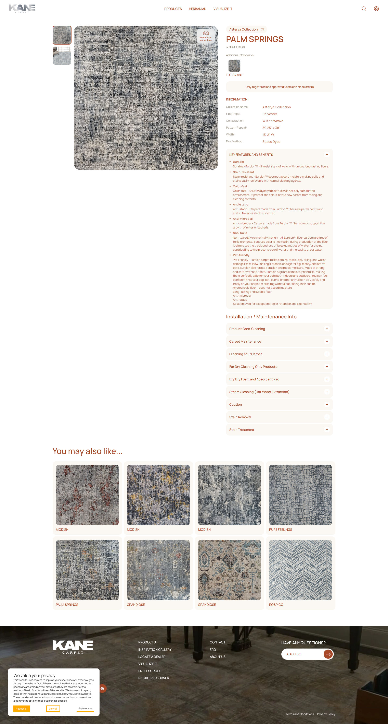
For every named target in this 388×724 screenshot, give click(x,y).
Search (364, 8)
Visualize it (223, 9)
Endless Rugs (149, 671)
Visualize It (147, 664)
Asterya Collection (243, 29)
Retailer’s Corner (153, 678)
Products (173, 9)
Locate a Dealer (151, 656)
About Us (217, 656)
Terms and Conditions (300, 714)
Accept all (21, 708)
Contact (217, 642)
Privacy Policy (326, 714)
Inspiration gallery (154, 649)
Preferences (85, 708)
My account (376, 8)
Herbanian (197, 9)
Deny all (53, 708)
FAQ (213, 649)
